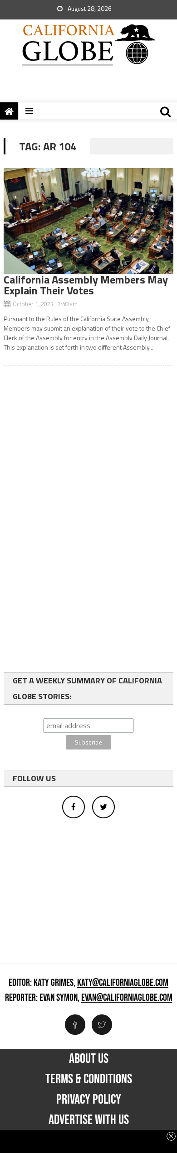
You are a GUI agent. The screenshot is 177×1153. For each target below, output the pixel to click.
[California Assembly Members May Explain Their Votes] (88, 221)
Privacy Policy (88, 1099)
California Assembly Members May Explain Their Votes (86, 284)
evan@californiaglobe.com (126, 998)
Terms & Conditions (88, 1079)
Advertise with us (89, 1120)
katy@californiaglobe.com (122, 983)
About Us (88, 1059)
